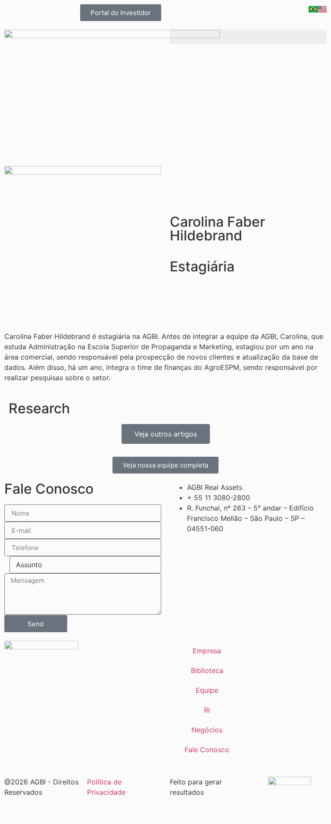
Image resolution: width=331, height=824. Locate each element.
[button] (248, 37)
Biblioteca (207, 670)
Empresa (207, 650)
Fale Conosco (206, 749)
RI (207, 710)
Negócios (206, 730)
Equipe (207, 690)
